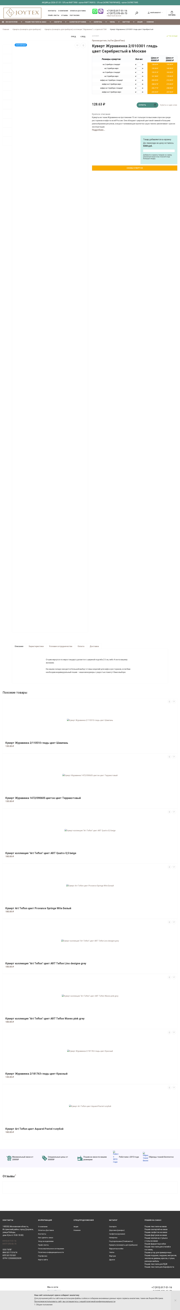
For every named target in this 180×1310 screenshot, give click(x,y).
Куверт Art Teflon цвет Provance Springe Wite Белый (38, 908)
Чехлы (112, 22)
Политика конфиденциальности (51, 1252)
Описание (19, 646)
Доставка (94, 646)
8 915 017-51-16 (9, 1241)
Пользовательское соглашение (51, 1249)
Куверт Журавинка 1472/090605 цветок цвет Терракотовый (43, 798)
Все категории (11, 22)
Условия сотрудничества (60, 646)
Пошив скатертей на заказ (156, 1229)
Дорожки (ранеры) (117, 1230)
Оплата (81, 646)
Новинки (150, 22)
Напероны (98, 22)
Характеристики (36, 646)
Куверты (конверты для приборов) (123, 1245)
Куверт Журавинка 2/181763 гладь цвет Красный (36, 1073)
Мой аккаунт (155, 13)
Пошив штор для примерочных (158, 1252)
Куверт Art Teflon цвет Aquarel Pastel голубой (34, 1128)
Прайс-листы (53, 15)
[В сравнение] (83, 45)
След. (83, 37)
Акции (139, 22)
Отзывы (64, 15)
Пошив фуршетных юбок (155, 1244)
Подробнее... (98, 130)
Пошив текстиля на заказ (35, 22)
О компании (63, 11)
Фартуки (126, 22)
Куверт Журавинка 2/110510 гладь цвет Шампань (36, 742)
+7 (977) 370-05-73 (117, 13)
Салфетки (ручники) (77, 22)
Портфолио (74, 15)
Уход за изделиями (45, 1241)
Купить (142, 105)
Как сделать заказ (45, 1238)
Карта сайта (43, 1260)
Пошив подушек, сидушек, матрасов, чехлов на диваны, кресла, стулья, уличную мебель (161, 1258)
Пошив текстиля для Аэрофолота (159, 1267)
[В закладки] (77, 45)
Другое (112, 1260)
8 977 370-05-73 (9, 1244)
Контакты (52, 11)
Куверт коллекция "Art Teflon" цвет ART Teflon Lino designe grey (45, 963)
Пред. (73, 37)
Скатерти (58, 22)
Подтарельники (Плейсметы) (121, 1241)
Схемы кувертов (135, 168)
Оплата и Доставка (78, 11)
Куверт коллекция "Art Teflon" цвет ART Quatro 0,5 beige (40, 853)
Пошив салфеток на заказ (156, 1232)
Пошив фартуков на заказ (156, 1235)
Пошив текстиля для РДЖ (156, 1264)
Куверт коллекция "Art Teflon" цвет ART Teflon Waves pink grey (44, 1018)
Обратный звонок (114, 16)
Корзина (171, 15)
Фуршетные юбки (116, 1249)
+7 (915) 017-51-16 (117, 10)
